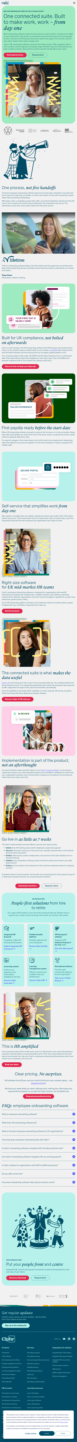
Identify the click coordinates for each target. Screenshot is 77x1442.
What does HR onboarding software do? (19, 1122)
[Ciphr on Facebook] (74, 1339)
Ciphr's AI (5, 683)
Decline (63, 1433)
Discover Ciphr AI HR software (17, 699)
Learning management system (11, 1371)
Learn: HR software (33, 1393)
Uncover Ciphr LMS (37, 980)
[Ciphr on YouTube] (64, 1339)
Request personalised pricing (38, 1096)
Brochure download (17, 1277)
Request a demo (51, 885)
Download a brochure (27, 885)
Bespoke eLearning (33, 1363)
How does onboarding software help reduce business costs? (28, 1182)
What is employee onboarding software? (19, 1114)
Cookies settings (30, 1433)
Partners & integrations (59, 1376)
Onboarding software (8, 1378)
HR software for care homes (10, 1393)
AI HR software (6, 1356)
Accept (47, 1433)
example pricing (38, 1083)
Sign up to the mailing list (15, 1325)
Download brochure (15, 55)
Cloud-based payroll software (11, 1360)
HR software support (33, 1353)
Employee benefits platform (10, 1367)
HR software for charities (9, 1397)
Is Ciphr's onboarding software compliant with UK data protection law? (32, 1148)
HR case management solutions (12, 1363)
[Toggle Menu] (73, 3)
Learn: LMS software (33, 1404)
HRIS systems (56, 1369)
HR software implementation (36, 1382)
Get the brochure (12, 611)
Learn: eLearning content (35, 1408)
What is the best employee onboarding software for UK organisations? (32, 1131)
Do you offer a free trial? (12, 1173)
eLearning (30, 1374)
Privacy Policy (64, 1422)
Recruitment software (8, 1374)
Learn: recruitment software (35, 1397)
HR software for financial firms (11, 1400)
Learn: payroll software (34, 1400)
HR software (5, 1353)
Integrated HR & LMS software (61, 1353)
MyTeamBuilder (7, 1382)
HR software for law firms (9, 1404)
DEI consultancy (32, 1378)
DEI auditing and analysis (34, 1371)
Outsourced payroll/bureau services (38, 1360)
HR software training (33, 1356)
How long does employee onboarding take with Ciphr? (25, 1139)
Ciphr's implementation (49, 770)
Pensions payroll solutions (60, 1365)
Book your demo (12, 1064)
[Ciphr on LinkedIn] (69, 1339)
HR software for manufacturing (11, 1408)
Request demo (38, 55)
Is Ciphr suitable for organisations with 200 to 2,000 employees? (30, 1165)
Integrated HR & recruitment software (61, 1361)
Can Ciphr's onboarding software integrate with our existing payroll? (31, 1156)
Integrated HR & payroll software (62, 1356)
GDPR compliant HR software (61, 1373)
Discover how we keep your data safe (20, 366)
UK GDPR (53, 350)
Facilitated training (32, 1367)
